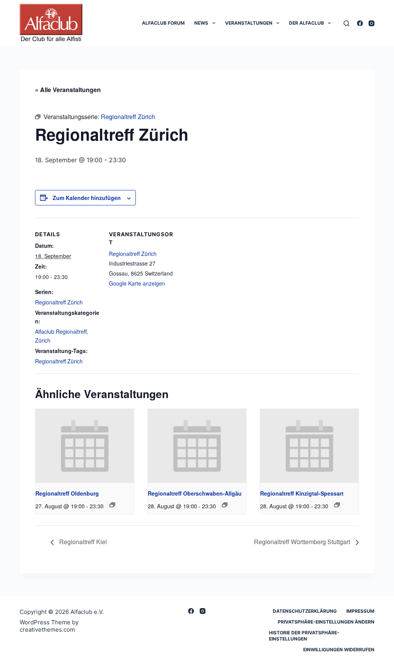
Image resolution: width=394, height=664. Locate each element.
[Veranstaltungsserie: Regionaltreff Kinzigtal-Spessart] (337, 505)
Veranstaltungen (248, 23)
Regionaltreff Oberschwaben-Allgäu (195, 493)
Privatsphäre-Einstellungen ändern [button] (326, 622)
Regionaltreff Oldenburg (67, 493)
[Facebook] (360, 23)
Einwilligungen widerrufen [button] (338, 649)
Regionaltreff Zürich (59, 302)
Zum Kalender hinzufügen (87, 198)
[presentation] (84, 446)
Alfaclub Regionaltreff (61, 331)
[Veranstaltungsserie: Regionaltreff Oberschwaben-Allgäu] (224, 505)
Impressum (360, 611)
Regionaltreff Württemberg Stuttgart (303, 541)
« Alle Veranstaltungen (68, 89)
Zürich (42, 340)
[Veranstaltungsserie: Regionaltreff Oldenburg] (112, 505)
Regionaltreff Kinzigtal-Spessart (302, 493)
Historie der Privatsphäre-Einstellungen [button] (304, 636)
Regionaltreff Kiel (82, 541)
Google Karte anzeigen (137, 283)
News (201, 23)
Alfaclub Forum (163, 23)
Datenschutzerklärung (305, 611)
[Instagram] (371, 23)
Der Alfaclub (306, 23)
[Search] (346, 23)
